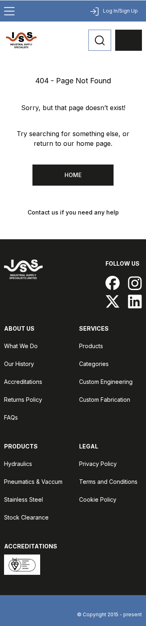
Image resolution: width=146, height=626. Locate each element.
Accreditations (23, 381)
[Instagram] (135, 283)
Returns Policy (23, 399)
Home (73, 174)
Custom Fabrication (104, 399)
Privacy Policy (98, 463)
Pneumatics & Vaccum (33, 481)
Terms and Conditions (108, 481)
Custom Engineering (106, 381)
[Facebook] (112, 283)
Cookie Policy (97, 499)
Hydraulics (18, 463)
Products (91, 345)
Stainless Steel (23, 499)
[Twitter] (112, 301)
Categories (94, 363)
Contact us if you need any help (73, 212)
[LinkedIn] (135, 301)
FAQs (11, 417)
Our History (19, 363)
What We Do (21, 345)
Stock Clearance (26, 517)
